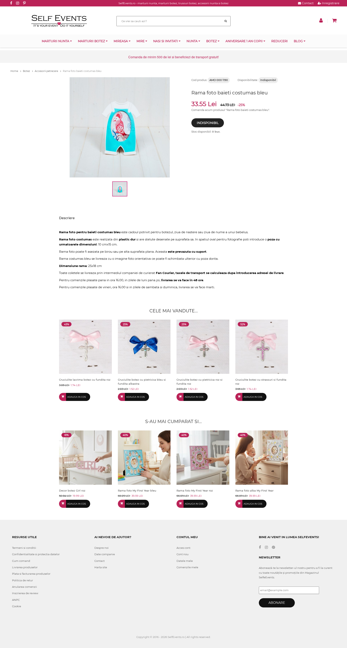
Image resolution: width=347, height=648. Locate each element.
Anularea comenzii (24, 586)
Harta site (100, 567)
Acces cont (183, 547)
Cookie (16, 606)
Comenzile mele (187, 567)
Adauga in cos (76, 397)
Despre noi (101, 547)
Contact (307, 3)
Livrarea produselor (25, 567)
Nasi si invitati (166, 41)
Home (14, 71)
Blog (299, 41)
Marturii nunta (56, 41)
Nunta (192, 41)
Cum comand (21, 560)
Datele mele (185, 560)
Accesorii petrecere (47, 71)
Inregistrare (330, 3)
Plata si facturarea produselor (31, 573)
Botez (212, 41)
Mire (141, 41)
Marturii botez (92, 41)
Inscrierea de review (25, 593)
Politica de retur (22, 580)
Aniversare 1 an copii (244, 41)
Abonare (276, 603)
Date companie (104, 554)
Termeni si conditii (24, 547)
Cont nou (183, 554)
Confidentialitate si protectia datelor (36, 554)
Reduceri (279, 41)
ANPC (16, 599)
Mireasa (121, 41)
